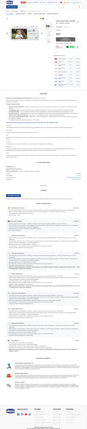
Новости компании (70, 417)
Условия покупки (70, 422)
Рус (44, 2)
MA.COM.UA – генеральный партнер (42, 422)
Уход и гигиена (14, 11)
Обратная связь (56, 417)
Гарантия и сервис (57, 414)
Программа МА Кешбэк (39, 414)
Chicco (7, 11)
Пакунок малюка (57, 422)
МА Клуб (29, 2)
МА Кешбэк (35, 2)
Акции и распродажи (39, 417)
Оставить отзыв (13, 195)
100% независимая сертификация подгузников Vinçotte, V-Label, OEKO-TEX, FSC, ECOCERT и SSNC (32, 122)
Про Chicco (68, 411)
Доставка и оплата (57, 411)
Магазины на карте (38, 411)
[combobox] (67, 52)
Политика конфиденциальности (73, 414)
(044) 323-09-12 (22, 409)
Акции (23, 2)
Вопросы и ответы (57, 420)
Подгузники (23, 11)
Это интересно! (69, 420)
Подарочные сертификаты (40, 420)
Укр (41, 2)
